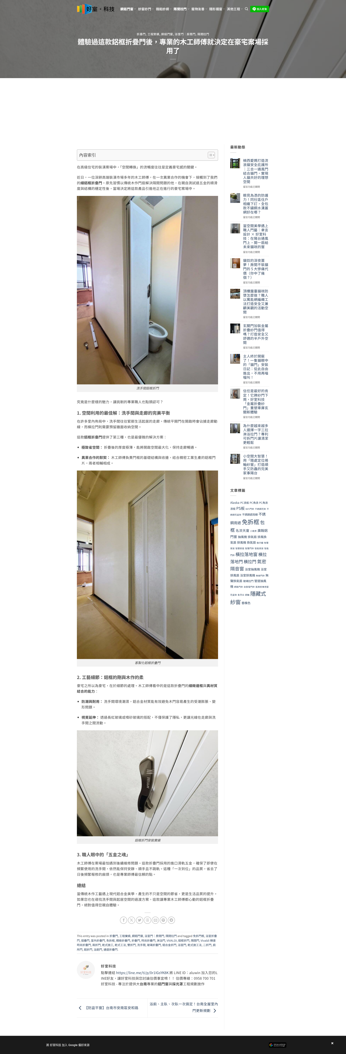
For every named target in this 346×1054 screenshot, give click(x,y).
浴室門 (182, 945)
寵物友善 (197, 9)
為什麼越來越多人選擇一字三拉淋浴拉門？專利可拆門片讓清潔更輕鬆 (255, 434)
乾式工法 (120, 945)
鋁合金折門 (169, 945)
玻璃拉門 (248, 581)
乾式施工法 (195, 945)
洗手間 (141, 945)
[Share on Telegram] (171, 920)
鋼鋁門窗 (126, 9)
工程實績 (153, 34)
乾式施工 (107, 945)
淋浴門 (161, 940)
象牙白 (241, 594)
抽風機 (242, 536)
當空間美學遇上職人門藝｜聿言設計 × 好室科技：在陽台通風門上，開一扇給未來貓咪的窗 (255, 236)
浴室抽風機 (252, 569)
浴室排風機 (247, 575)
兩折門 (96, 945)
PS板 (240, 508)
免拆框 (110, 940)
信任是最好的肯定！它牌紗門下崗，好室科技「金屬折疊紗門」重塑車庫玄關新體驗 (255, 401)
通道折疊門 (111, 949)
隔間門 (195, 940)
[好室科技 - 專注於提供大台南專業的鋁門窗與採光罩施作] (95, 9)
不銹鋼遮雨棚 (250, 514)
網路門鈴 (238, 586)
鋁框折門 (183, 940)
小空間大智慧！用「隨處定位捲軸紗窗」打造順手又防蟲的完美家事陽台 (255, 464)
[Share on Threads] (147, 920)
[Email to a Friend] (155, 920)
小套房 (253, 530)
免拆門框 (198, 936)
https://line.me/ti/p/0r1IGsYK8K (142, 972)
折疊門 (141, 34)
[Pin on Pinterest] (163, 920)
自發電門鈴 (249, 586)
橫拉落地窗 (246, 554)
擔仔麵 (260, 542)
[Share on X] (131, 920)
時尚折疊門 (148, 940)
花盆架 (233, 594)
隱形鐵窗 (215, 9)
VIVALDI (172, 940)
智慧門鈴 (249, 548)
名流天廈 (242, 530)
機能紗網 (162, 9)
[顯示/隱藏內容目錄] (209, 155)
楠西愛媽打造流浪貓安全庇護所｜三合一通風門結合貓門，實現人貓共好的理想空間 (255, 171)
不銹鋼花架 (260, 508)
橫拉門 (250, 561)
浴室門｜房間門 (185, 34)
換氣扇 (251, 542)
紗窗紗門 (144, 9)
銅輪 (247, 594)
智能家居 (259, 548)
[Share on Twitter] (139, 920)
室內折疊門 (98, 940)
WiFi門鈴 (249, 508)
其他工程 (233, 9)
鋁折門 (88, 949)
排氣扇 (252, 536)
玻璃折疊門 (154, 945)
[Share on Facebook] (123, 920)
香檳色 (245, 603)
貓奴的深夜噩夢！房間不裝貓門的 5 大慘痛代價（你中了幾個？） (255, 268)
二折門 (207, 945)
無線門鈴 (260, 575)
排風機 (241, 542)
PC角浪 (254, 503)
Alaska (234, 502)
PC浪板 (244, 503)
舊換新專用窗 (262, 586)
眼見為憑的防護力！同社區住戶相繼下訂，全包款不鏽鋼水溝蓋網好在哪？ (255, 203)
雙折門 (131, 945)
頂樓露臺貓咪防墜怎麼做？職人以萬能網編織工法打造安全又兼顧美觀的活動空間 (255, 301)
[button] (246, 9)
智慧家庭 (239, 548)
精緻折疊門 (123, 940)
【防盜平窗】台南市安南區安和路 (110, 1007)
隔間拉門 (180, 9)
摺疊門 (85, 940)
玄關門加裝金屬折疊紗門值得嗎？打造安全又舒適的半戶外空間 (255, 334)
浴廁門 (98, 949)
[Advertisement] (173, 108)
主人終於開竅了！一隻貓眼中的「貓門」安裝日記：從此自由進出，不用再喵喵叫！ (255, 366)
